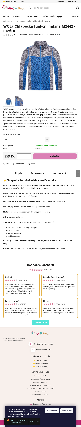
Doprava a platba (40, 376)
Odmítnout (52, 411)
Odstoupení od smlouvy (40, 379)
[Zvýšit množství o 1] (29, 156)
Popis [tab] (18, 173)
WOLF (59, 35)
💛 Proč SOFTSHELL (10, 2)
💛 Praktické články (40, 367)
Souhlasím (67, 411)
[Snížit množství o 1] (18, 156)
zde (21, 416)
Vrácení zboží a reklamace (40, 385)
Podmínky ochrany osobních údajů (40, 388)
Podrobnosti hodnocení (38, 35)
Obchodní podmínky (40, 382)
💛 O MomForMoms (40, 363)
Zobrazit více (40, 322)
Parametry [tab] (37, 173)
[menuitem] (6, 16)
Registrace (72, 1)
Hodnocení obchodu (40, 265)
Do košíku (54, 156)
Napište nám (40, 391)
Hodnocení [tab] (59, 173)
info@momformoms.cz (42, 404)
